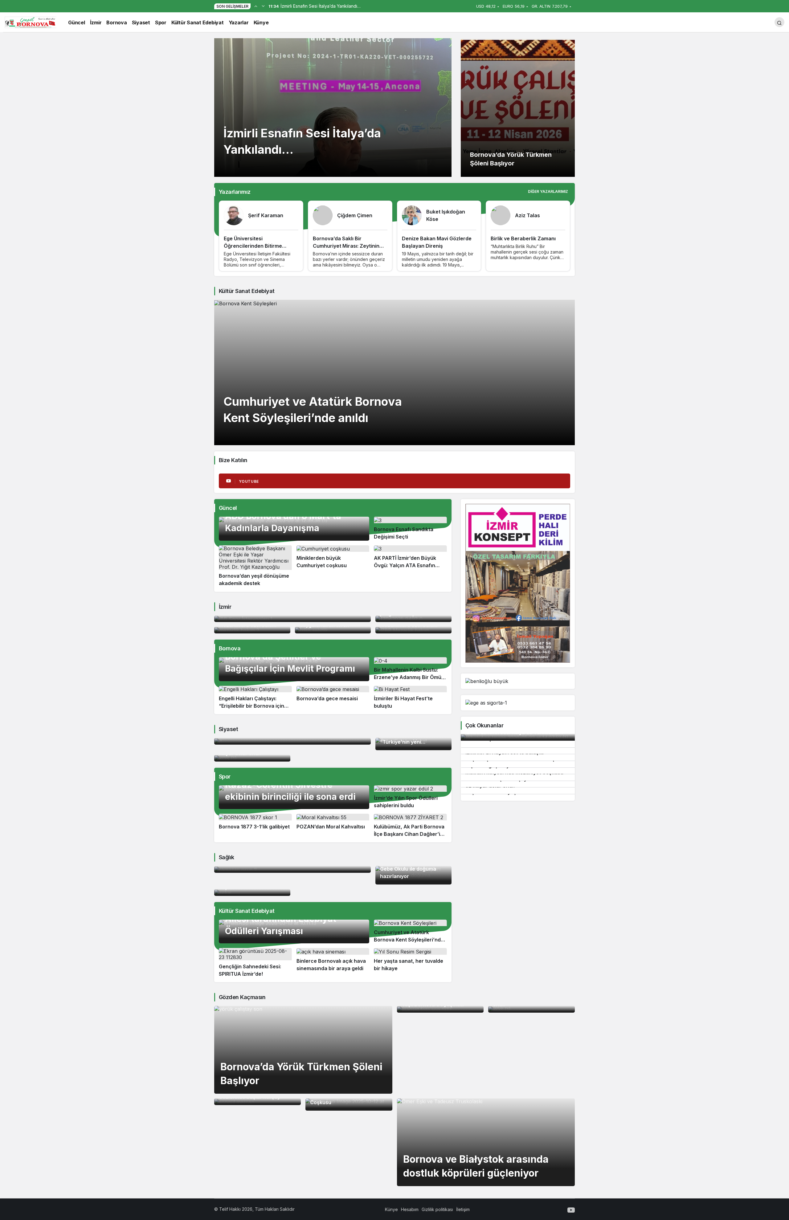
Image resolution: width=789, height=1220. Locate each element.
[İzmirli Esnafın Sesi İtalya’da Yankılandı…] (333, 107)
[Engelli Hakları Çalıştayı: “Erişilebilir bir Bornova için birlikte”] (255, 698)
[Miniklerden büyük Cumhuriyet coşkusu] (333, 566)
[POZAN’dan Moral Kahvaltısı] (333, 826)
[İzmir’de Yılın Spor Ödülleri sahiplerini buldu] (410, 797)
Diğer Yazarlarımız (548, 191)
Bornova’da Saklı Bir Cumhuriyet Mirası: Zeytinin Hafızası (346, 245)
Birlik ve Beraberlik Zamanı (523, 238)
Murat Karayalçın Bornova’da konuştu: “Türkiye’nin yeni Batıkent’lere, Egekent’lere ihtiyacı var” (412, 742)
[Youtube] (571, 1209)
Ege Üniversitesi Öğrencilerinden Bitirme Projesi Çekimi (253, 245)
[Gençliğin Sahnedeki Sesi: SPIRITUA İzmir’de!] (255, 963)
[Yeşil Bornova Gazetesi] (30, 21)
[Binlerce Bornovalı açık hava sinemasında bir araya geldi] (333, 963)
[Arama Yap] (779, 22)
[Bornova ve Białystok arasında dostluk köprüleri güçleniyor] (486, 1142)
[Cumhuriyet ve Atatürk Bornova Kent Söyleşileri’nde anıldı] (394, 372)
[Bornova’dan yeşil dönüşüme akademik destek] (255, 566)
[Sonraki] (263, 6)
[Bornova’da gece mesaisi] (333, 698)
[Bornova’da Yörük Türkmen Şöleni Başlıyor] (518, 107)
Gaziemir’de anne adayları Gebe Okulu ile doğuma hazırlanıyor (412, 868)
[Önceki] (256, 6)
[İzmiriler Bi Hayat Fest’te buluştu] (410, 698)
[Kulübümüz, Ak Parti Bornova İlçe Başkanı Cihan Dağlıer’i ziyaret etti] (410, 826)
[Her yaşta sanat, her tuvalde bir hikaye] (410, 963)
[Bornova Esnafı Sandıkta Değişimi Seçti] (410, 529)
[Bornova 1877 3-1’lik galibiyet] (255, 826)
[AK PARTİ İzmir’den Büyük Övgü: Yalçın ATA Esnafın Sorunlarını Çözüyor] (410, 566)
